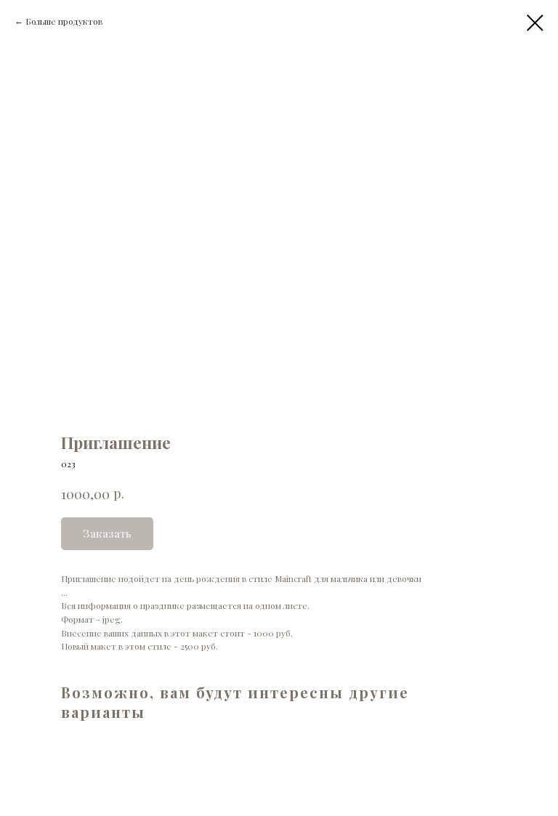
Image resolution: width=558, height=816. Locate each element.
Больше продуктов (63, 21)
